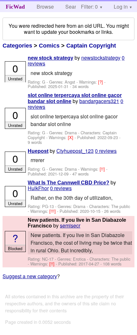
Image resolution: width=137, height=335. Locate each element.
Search (73, 6)
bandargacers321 (99, 101)
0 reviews (106, 150)
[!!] (103, 169)
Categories (17, 45)
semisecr (70, 225)
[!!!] (53, 211)
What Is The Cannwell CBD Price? (68, 182)
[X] (71, 137)
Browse (45, 6)
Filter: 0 (89, 6)
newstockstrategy (100, 57)
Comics (49, 45)
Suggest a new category (30, 276)
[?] (101, 82)
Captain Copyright (91, 45)
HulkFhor (38, 188)
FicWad (15, 7)
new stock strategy (50, 58)
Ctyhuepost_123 (75, 150)
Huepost (38, 151)
